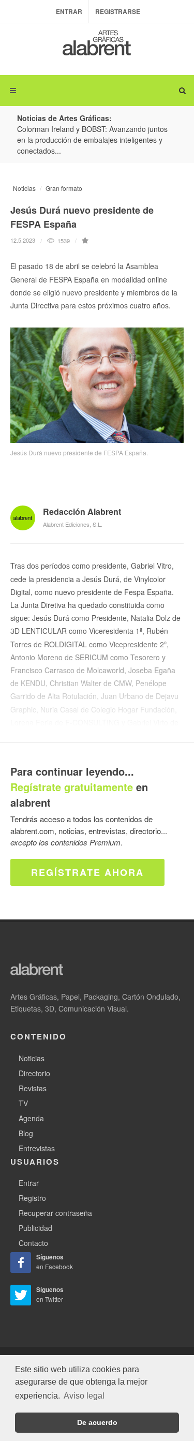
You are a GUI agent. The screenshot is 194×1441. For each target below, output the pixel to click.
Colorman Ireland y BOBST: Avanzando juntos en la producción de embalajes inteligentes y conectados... (92, 140)
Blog (26, 1133)
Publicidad (35, 1228)
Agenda (31, 1118)
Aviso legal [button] (84, 1395)
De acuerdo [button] (97, 1422)
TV (23, 1103)
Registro (32, 1198)
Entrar (69, 11)
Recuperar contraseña (55, 1213)
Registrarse (117, 11)
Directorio (34, 1073)
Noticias (24, 188)
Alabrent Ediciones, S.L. (72, 524)
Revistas (33, 1088)
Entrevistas (37, 1148)
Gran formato (64, 188)
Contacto (33, 1243)
